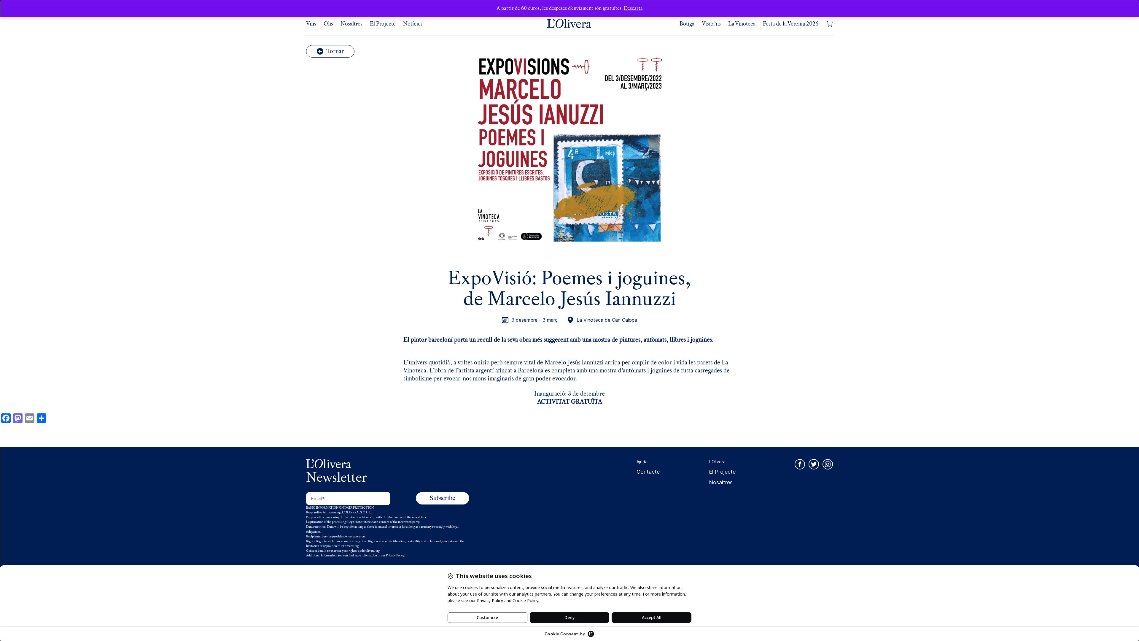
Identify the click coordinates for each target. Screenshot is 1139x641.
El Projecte (383, 23)
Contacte (648, 472)
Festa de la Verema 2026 (790, 23)
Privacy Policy (395, 555)
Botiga (687, 23)
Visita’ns (711, 23)
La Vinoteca (741, 23)
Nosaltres (351, 23)
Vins (311, 23)
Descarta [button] (633, 8)
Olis (328, 23)
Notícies (413, 23)
